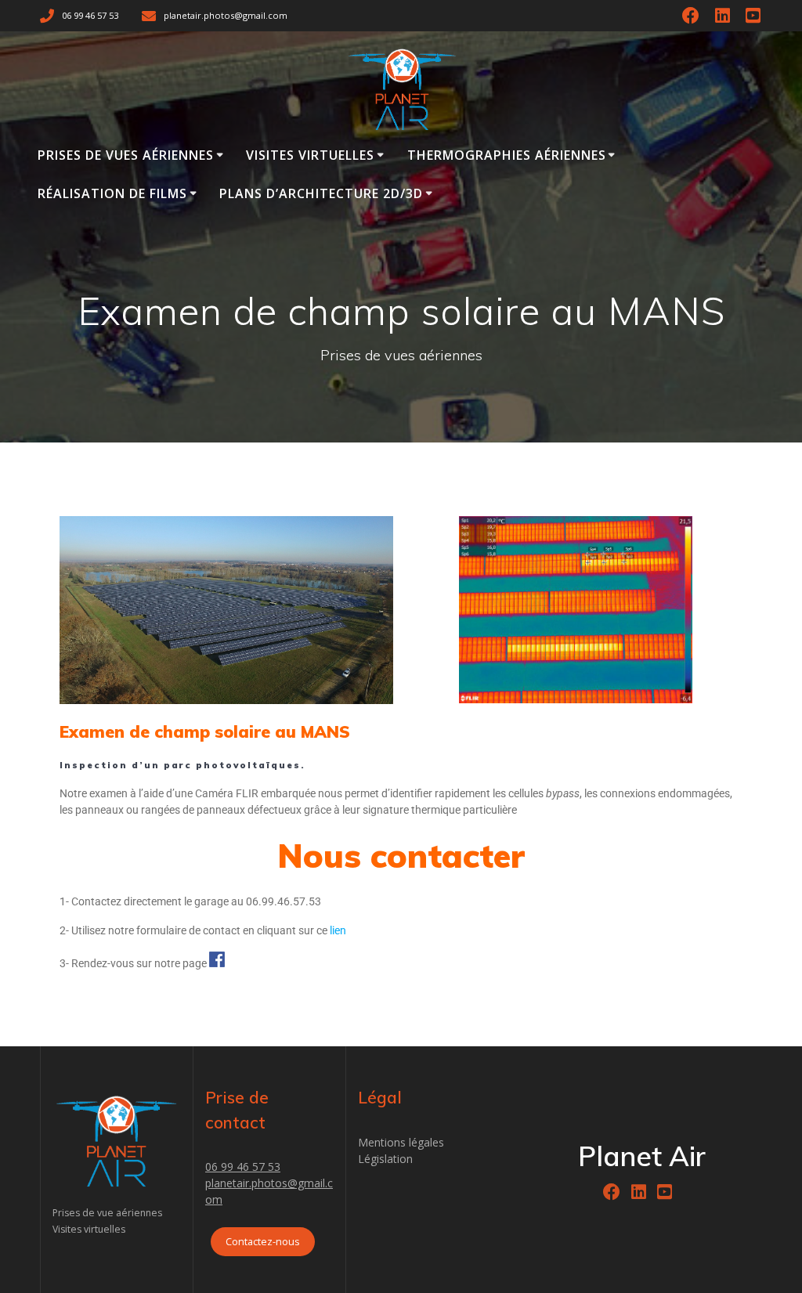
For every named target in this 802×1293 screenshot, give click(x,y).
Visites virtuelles (310, 155)
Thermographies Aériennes (506, 155)
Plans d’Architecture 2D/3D (321, 193)
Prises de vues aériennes (126, 155)
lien (338, 930)
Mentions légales (401, 1142)
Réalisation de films (112, 193)
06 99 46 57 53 (242, 1166)
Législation (385, 1158)
